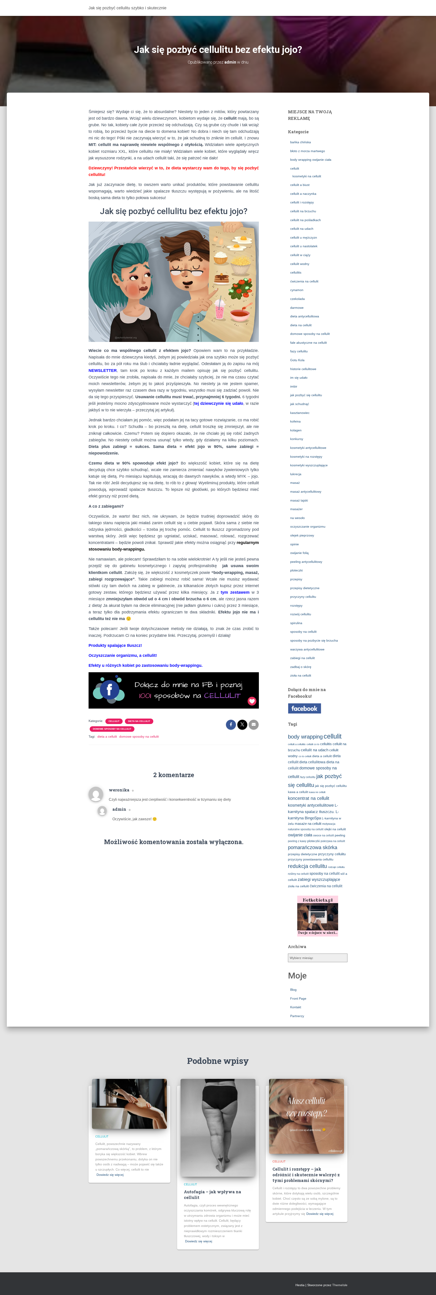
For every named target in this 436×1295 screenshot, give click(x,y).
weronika (119, 790)
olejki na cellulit (335, 829)
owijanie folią (299, 553)
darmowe (297, 307)
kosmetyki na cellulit (306, 176)
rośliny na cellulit (298, 873)
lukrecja (295, 474)
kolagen (296, 430)
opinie (294, 544)
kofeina (295, 421)
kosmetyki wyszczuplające (309, 465)
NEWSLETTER (103, 370)
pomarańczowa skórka (312, 847)
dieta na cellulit (139, 721)
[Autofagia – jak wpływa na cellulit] (218, 1127)
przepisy (296, 579)
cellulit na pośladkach (305, 220)
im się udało (298, 377)
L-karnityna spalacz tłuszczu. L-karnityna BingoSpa (313, 811)
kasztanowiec (300, 413)
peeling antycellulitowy (306, 561)
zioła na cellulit (300, 675)
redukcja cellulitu (307, 866)
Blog (293, 989)
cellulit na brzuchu (303, 211)
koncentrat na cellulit (308, 798)
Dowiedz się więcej (110, 1174)
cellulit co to (313, 744)
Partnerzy (297, 1016)
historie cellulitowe (303, 369)
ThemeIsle (339, 1285)
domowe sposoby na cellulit (112, 729)
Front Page (298, 998)
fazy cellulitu (299, 351)
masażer (296, 509)
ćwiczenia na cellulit (304, 281)
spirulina (296, 623)
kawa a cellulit (298, 792)
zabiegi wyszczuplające (319, 879)
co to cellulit (305, 756)
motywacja (328, 823)
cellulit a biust (300, 185)
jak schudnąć (299, 404)
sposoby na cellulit (303, 631)
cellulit (114, 721)
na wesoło (297, 518)
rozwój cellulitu (300, 614)
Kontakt (295, 1007)
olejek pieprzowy (302, 535)
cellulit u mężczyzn (303, 237)
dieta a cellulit (107, 736)
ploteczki (296, 570)
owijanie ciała (300, 835)
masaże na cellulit (308, 823)
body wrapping (305, 737)
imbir (293, 386)
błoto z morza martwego (307, 151)
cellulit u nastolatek (303, 246)
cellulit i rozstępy (302, 202)
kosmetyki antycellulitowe (308, 448)
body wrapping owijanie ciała (310, 159)
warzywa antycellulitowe (307, 649)
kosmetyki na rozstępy (306, 456)
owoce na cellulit (323, 835)
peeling (340, 835)
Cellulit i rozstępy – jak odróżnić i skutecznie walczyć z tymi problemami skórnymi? (306, 1174)
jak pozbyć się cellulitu (306, 395)
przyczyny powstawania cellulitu (310, 859)
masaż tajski (299, 500)
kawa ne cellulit (317, 792)
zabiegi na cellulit (302, 658)
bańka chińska (300, 142)
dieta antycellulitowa (304, 316)
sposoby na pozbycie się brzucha (314, 640)
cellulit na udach (301, 228)
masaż (295, 482)
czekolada (297, 299)
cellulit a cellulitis (297, 744)
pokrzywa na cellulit (333, 841)
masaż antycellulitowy (305, 491)
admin (119, 809)
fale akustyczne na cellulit (308, 342)
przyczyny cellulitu (303, 596)
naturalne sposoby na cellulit (305, 829)
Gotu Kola (297, 360)
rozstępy (296, 605)
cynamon (296, 290)
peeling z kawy (297, 841)
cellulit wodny (299, 264)
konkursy (296, 439)
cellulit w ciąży (300, 255)
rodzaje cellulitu (336, 867)
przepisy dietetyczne (305, 588)
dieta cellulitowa (312, 762)
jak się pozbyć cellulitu (331, 786)
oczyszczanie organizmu (307, 526)
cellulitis (295, 272)
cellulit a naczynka (303, 193)
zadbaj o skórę (300, 667)
